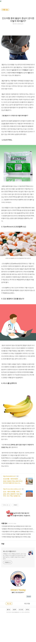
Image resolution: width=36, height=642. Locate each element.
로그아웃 (21, 609)
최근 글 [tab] (9, 603)
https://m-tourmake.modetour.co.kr (12, 489)
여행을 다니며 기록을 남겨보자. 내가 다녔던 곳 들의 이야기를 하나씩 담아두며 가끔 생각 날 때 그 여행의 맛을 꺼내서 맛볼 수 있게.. (14, 556)
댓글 (2, 544)
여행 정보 (4, 523)
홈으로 (8, 609)
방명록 (14, 609)
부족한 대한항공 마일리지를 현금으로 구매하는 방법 (16, 537)
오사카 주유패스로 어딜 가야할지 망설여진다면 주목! (16, 534)
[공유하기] (7, 505)
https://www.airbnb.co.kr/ (9, 476)
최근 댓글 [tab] (27, 603)
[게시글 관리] (9, 505)
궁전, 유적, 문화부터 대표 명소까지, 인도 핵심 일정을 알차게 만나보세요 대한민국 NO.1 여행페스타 (12, 495)
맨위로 (27, 609)
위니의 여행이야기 (9, 551)
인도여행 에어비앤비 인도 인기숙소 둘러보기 (12, 479)
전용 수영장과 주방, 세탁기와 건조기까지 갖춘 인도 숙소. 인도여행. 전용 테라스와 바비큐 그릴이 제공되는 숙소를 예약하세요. (12, 482)
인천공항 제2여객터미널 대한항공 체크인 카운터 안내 (16, 526)
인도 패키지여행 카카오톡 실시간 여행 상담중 (12, 492)
